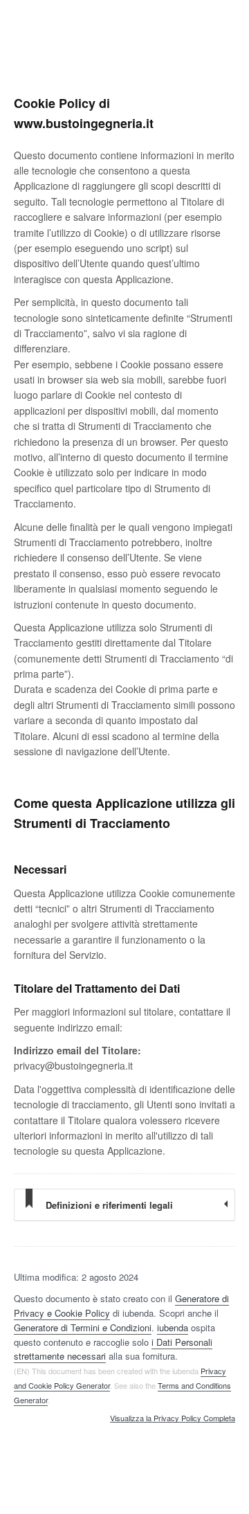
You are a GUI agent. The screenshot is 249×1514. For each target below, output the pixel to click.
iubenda (172, 1327)
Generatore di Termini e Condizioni (82, 1327)
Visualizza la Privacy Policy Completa (172, 1418)
